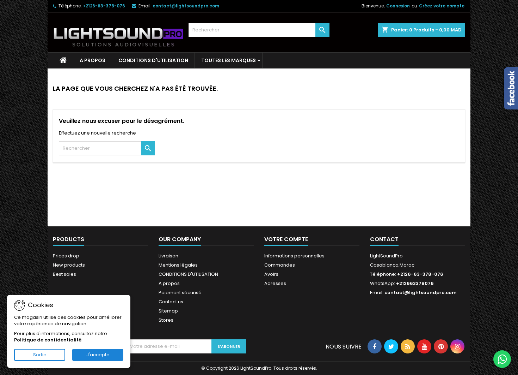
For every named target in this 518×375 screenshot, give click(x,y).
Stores (166, 320)
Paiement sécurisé (180, 292)
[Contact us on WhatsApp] (502, 359)
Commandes (279, 265)
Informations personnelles (294, 255)
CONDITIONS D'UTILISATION (153, 60)
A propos (92, 60)
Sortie (40, 354)
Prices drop (66, 255)
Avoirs (271, 274)
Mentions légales (178, 265)
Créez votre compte (441, 6)
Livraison (168, 255)
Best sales (64, 274)
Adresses (275, 283)
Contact (384, 239)
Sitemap (168, 311)
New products (69, 265)
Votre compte (286, 239)
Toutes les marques (228, 60)
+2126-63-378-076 (104, 6)
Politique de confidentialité (47, 340)
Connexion (398, 6)
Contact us (171, 301)
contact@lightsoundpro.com (186, 6)
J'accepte (98, 354)
